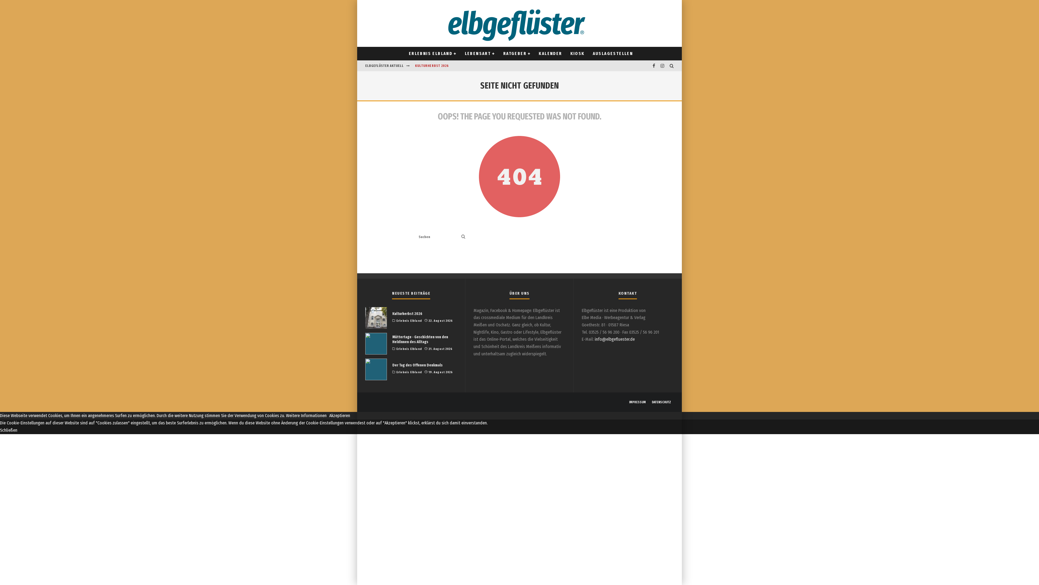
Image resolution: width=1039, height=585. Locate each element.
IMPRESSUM (637, 402)
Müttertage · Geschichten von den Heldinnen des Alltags (420, 339)
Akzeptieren (339, 415)
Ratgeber (515, 53)
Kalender (550, 53)
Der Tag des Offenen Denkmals (417, 365)
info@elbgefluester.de (615, 339)
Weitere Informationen (306, 415)
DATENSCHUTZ (661, 402)
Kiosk (577, 53)
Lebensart (478, 53)
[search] (463, 237)
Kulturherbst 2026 (432, 66)
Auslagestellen (613, 53)
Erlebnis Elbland (430, 53)
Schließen (8, 430)
